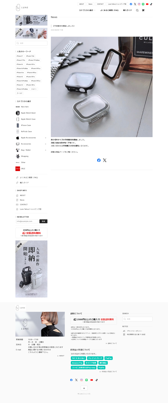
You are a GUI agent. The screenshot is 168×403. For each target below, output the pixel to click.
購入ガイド (127, 10)
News (90, 4)
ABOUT (81, 4)
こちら (30, 352)
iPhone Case (26, 125)
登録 (43, 221)
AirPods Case (26, 132)
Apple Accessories (28, 138)
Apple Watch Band (28, 113)
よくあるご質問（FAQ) (109, 10)
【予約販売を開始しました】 (63, 26)
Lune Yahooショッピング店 (117, 4)
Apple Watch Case (28, 119)
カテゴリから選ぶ (86, 10)
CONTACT (100, 4)
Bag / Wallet (26, 150)
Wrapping (24, 156)
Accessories (26, 144)
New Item (25, 107)
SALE (23, 169)
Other (23, 162)
